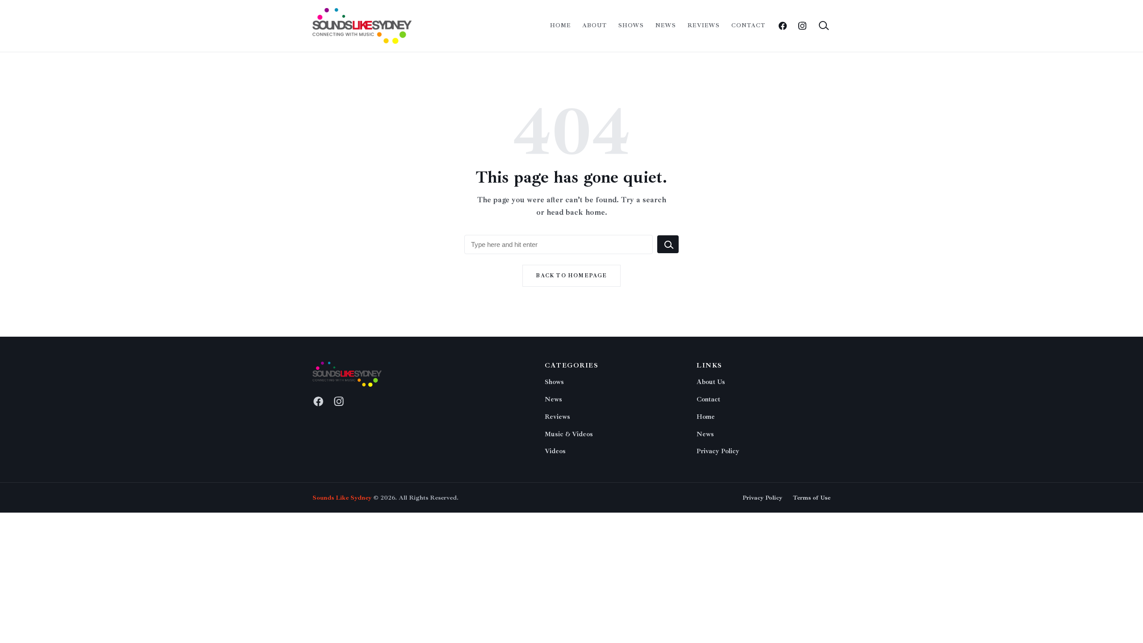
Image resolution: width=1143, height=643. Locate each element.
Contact (748, 25)
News (665, 25)
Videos (555, 451)
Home (560, 25)
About (594, 25)
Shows (631, 25)
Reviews (703, 25)
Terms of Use (811, 497)
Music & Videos (569, 434)
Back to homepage (571, 275)
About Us (711, 382)
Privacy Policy (718, 451)
